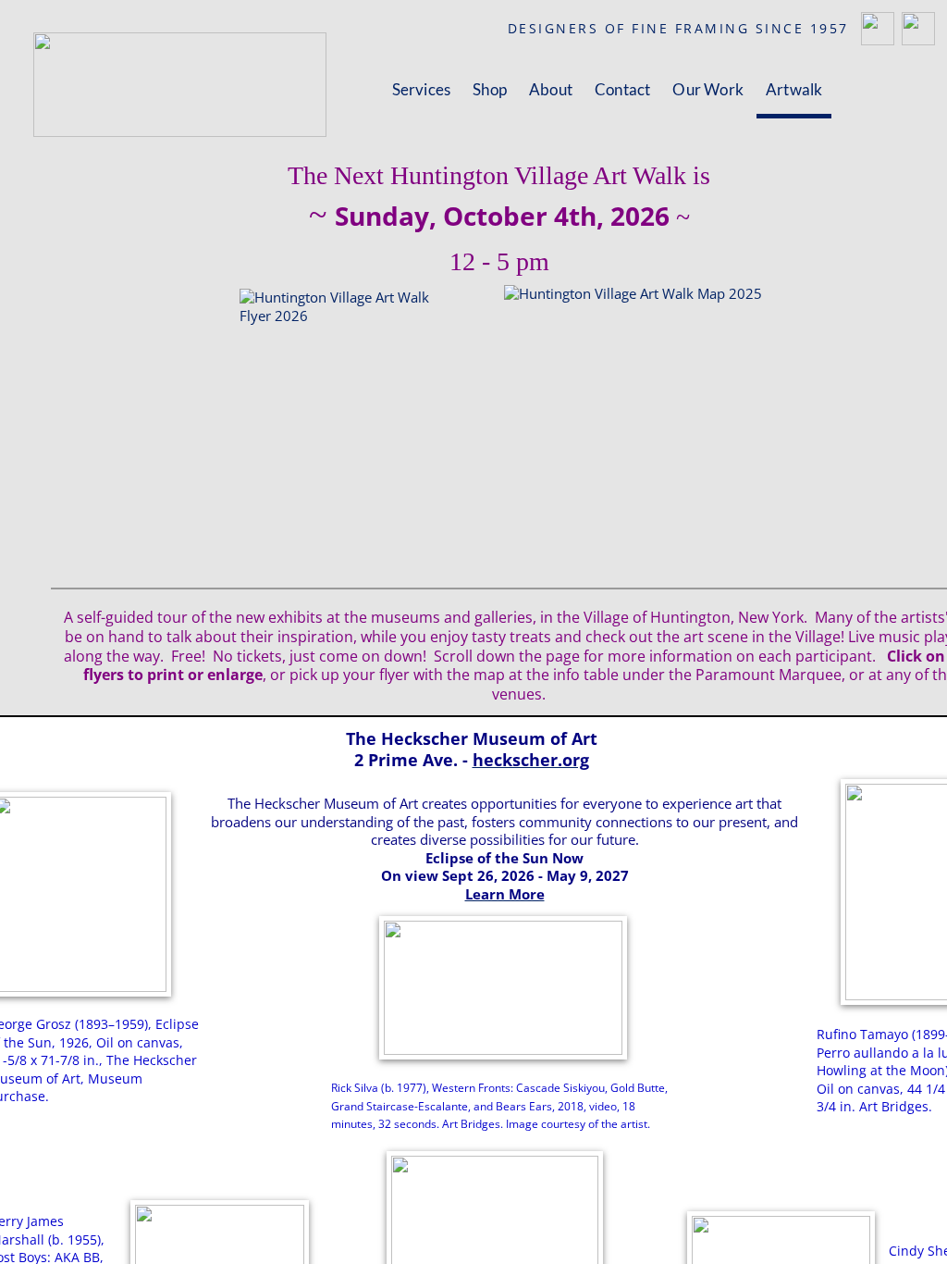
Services (421, 89)
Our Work (708, 89)
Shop (490, 89)
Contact (622, 89)
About (550, 89)
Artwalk (794, 89)
